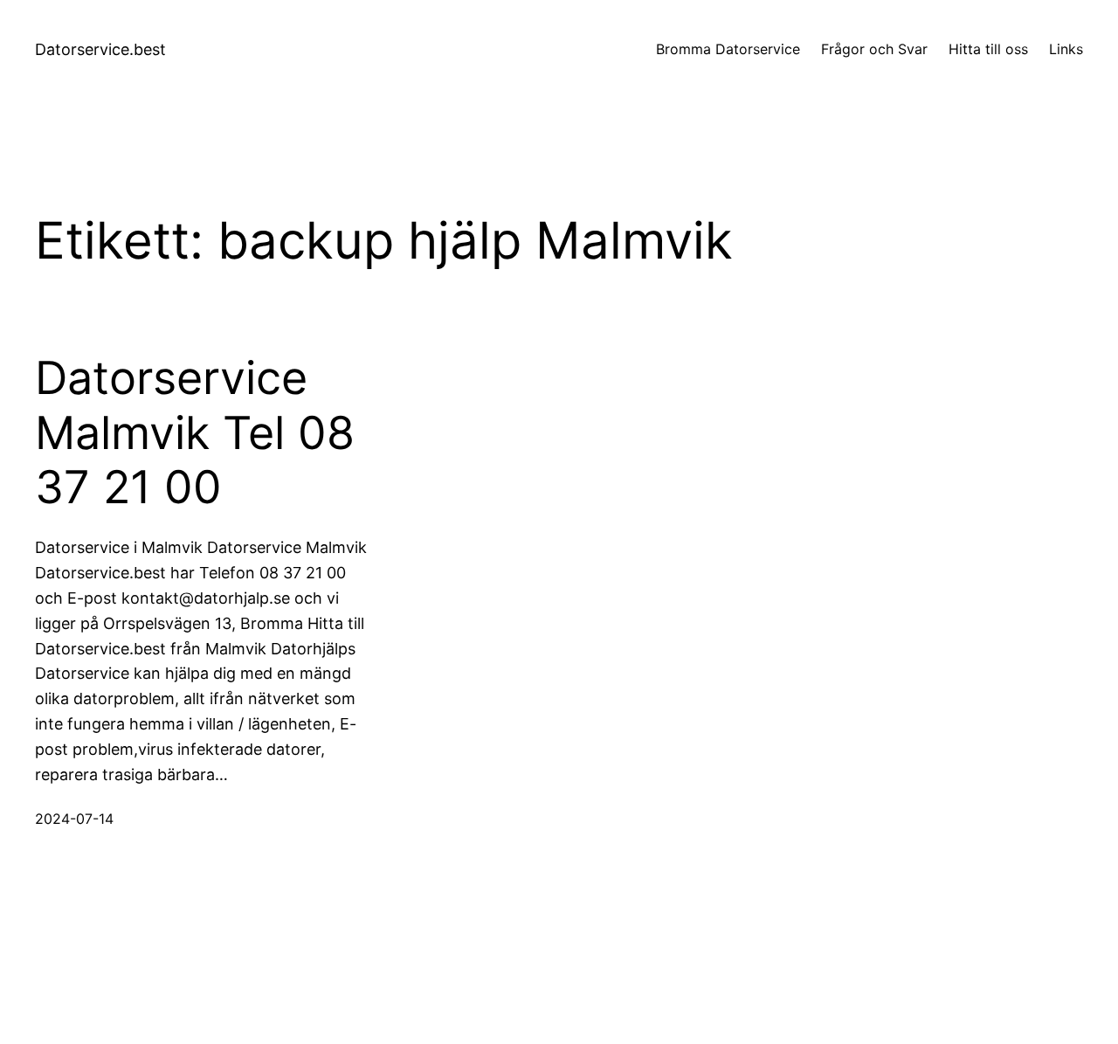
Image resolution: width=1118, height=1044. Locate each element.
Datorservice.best (100, 49)
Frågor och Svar (874, 49)
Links (1066, 49)
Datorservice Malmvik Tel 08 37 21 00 (195, 433)
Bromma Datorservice (728, 49)
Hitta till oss (988, 49)
